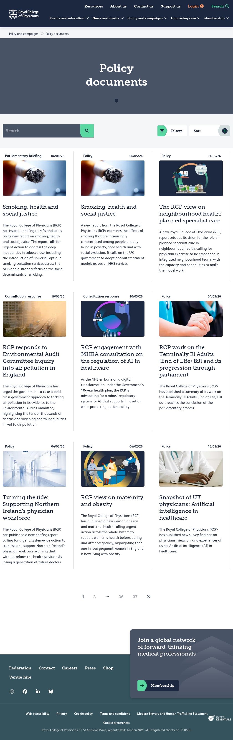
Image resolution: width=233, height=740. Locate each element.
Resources (93, 6)
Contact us (144, 6)
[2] (149, 597)
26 (121, 596)
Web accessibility (37, 713)
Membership (214, 18)
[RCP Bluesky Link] (50, 691)
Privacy (62, 713)
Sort (197, 131)
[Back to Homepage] (19, 17)
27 (135, 596)
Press (90, 668)
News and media (106, 18)
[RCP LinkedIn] (37, 691)
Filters (176, 131)
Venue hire (20, 677)
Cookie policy (83, 713)
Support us (171, 6)
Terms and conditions (115, 713)
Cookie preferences (116, 723)
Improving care (184, 18)
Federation (20, 668)
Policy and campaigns (145, 18)
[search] (87, 130)
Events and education (67, 18)
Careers (70, 668)
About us (118, 6)
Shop (108, 668)
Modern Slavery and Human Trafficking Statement (172, 713)
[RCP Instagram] (11, 691)
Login (194, 6)
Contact (47, 668)
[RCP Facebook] (24, 691)
